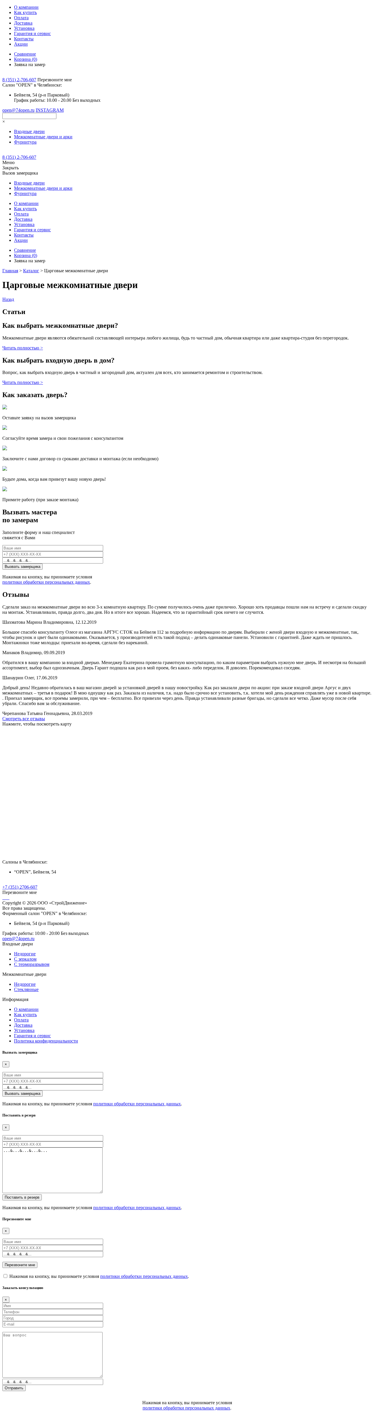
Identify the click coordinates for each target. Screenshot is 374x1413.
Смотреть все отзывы (23, 718)
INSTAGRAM (50, 110)
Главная (10, 270)
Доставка (23, 22)
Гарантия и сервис (32, 33)
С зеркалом (25, 959)
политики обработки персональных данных (46, 582)
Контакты (24, 38)
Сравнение (25, 53)
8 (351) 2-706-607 (19, 79)
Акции (21, 44)
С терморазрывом (31, 964)
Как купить (25, 12)
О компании (26, 7)
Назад (8, 299)
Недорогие (25, 953)
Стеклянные (26, 989)
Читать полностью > (22, 347)
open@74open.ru (18, 110)
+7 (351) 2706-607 (19, 887)
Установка (24, 28)
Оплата (21, 17)
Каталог (31, 270)
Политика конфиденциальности (46, 1040)
